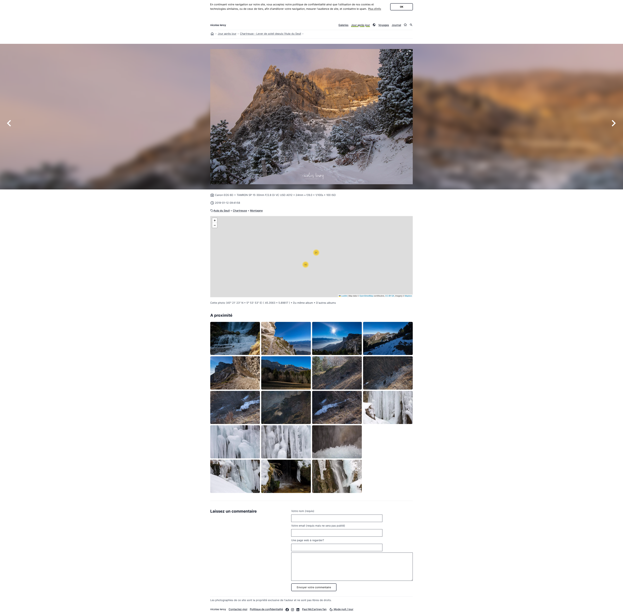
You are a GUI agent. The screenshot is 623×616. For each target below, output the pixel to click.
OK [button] (401, 6)
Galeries (343, 25)
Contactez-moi (238, 609)
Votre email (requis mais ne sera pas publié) (318, 525)
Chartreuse (240, 210)
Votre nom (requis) (302, 511)
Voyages (383, 25)
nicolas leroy (218, 25)
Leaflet (344, 295)
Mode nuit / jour (343, 609)
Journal (396, 25)
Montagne (256, 210)
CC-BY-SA (389, 295)
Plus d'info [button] (374, 8)
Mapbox (408, 295)
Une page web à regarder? (307, 540)
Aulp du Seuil (222, 210)
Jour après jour (360, 25)
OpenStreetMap (366, 295)
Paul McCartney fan (314, 609)
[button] (305, 264)
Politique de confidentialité (266, 609)
